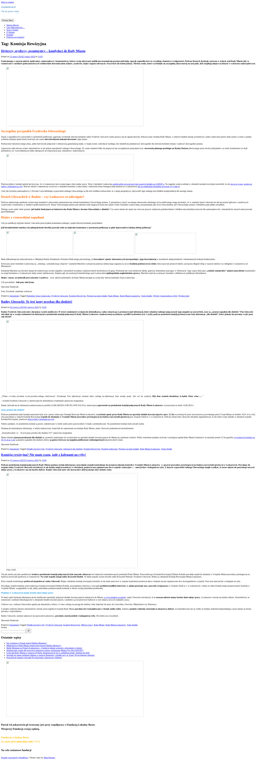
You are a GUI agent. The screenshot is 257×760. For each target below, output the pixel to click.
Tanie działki (146, 296)
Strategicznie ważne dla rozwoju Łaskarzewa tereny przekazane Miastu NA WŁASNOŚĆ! (45, 650)
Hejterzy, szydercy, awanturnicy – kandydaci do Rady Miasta (43, 51)
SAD (40, 56)
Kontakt (9, 35)
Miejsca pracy (87, 625)
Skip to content (7, 2)
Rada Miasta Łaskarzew (130, 296)
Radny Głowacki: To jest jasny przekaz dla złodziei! (36, 301)
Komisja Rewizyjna (77, 296)
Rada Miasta (113, 296)
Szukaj (4, 627)
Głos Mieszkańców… (15, 27)
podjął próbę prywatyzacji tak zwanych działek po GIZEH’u (138, 184)
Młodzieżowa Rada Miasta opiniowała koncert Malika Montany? (33, 645)
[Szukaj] (28, 631)
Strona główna (12, 25)
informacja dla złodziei (72, 449)
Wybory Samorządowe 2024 (165, 296)
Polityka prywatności (15, 37)
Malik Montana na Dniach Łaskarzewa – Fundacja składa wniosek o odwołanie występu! (44, 648)
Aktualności (14, 296)
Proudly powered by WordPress (14, 758)
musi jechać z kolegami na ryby (41, 419)
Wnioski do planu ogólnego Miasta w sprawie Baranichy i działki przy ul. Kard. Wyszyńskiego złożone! (50, 655)
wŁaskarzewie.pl (8, 7)
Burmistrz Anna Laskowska (38, 296)
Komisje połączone (109, 449)
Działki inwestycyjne (36, 449)
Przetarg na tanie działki (97, 296)
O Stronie (10, 32)
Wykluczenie (183, 296)
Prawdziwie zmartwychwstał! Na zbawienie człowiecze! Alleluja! (34, 657)
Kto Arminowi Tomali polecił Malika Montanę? (26, 643)
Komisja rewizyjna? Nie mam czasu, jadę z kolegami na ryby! (43, 454)
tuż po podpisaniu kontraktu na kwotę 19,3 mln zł (158, 186)
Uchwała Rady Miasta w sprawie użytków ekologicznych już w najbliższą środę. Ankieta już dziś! (48, 653)
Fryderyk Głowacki (59, 296)
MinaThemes (49, 758)
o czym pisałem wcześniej (115, 597)
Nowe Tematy (12, 30)
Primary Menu (7, 20)
